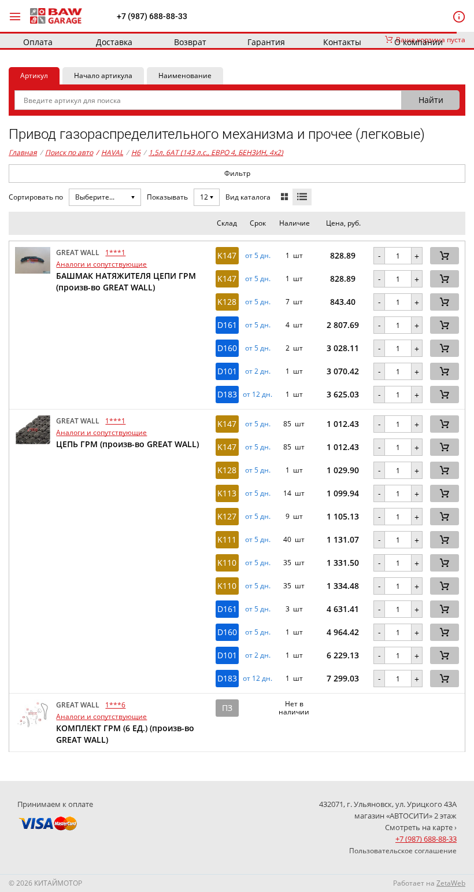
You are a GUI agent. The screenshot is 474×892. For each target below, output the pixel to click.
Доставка (114, 41)
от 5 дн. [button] (258, 255)
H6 (135, 152)
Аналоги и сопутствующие (101, 264)
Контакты (342, 41)
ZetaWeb (450, 883)
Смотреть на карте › (421, 827)
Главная (23, 152)
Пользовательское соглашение (403, 851)
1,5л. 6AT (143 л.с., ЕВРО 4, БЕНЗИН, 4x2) (216, 152)
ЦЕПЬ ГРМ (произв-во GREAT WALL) (127, 443)
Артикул (34, 75)
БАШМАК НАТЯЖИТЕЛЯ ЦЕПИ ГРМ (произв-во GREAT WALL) (126, 281)
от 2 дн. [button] (258, 371)
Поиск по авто (69, 152)
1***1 (115, 252)
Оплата (38, 41)
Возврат (190, 41)
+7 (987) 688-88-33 (152, 16)
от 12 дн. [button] (257, 394)
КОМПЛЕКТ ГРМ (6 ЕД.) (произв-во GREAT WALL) (125, 734)
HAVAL (109, 152)
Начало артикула (103, 75)
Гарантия (266, 41)
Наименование (185, 75)
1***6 (115, 705)
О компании (418, 41)
